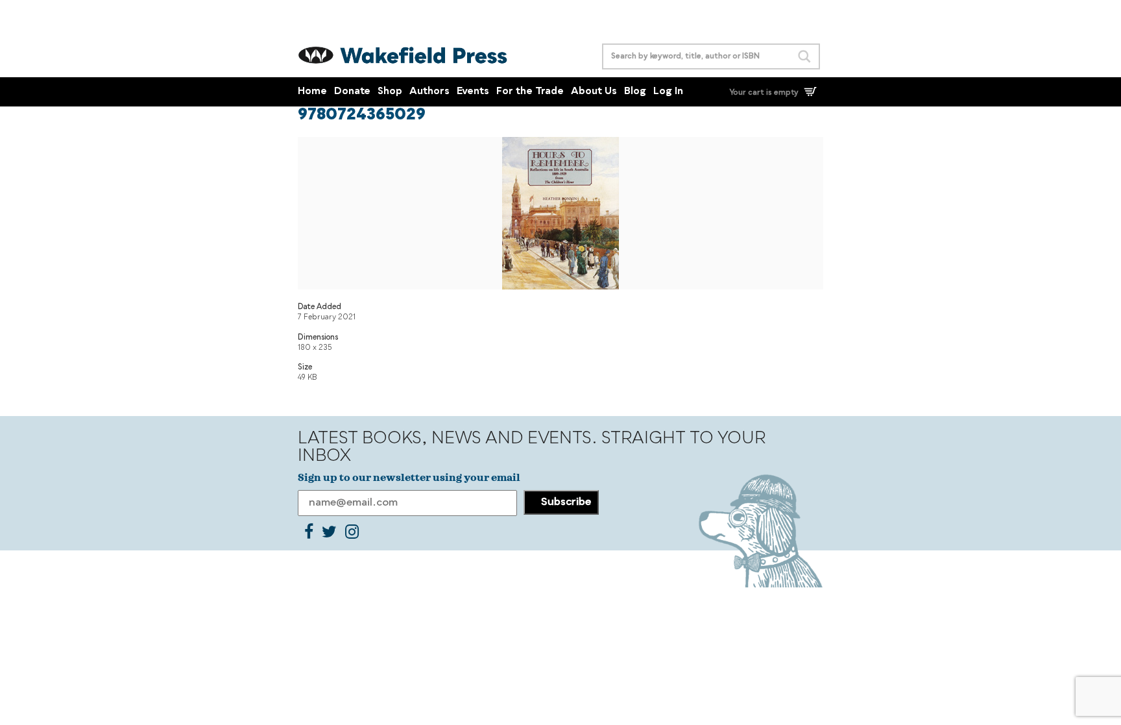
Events (473, 92)
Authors (429, 92)
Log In (668, 92)
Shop (390, 92)
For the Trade (530, 92)
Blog (635, 92)
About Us (594, 92)
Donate (352, 92)
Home (312, 92)
